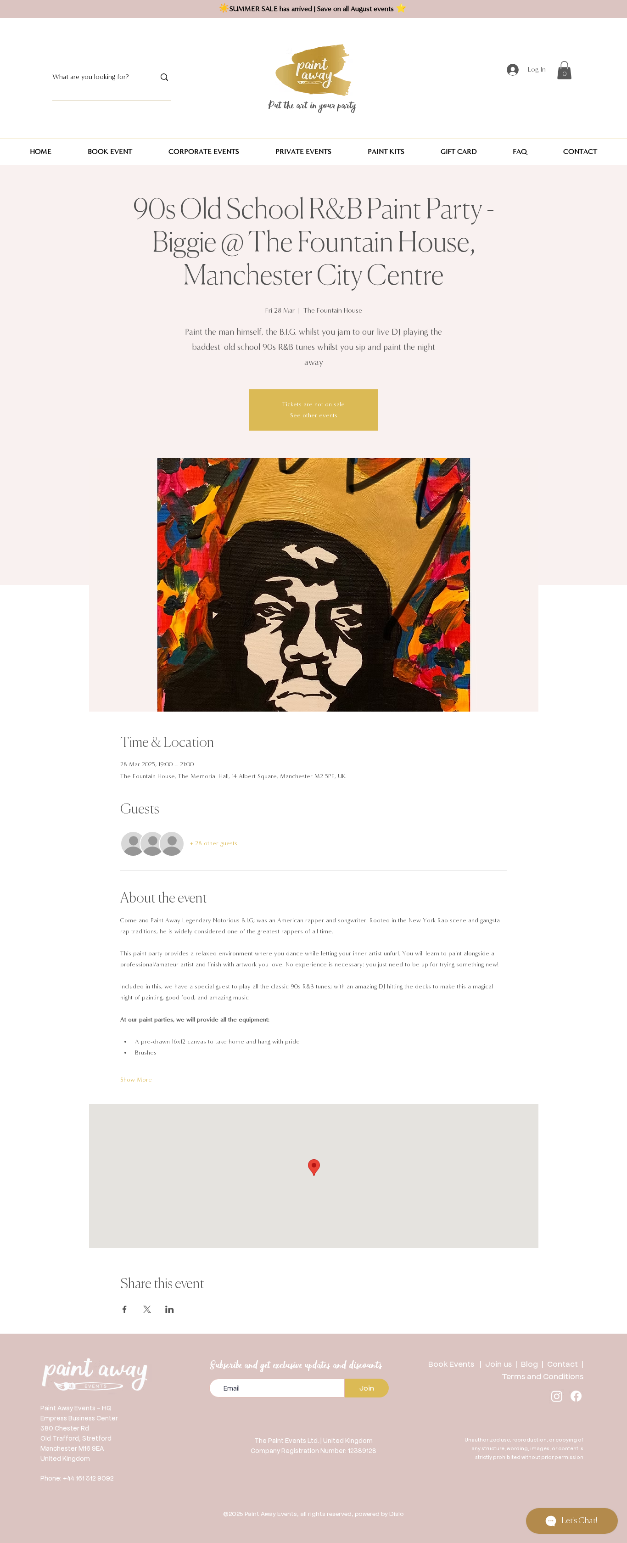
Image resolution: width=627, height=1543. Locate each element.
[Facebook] (576, 1396)
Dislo (396, 1513)
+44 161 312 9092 (88, 1478)
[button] (564, 70)
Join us (498, 1363)
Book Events (454, 1363)
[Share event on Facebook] (124, 1309)
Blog (531, 1363)
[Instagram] (556, 1396)
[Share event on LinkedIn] (169, 1309)
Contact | (565, 1363)
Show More (136, 1079)
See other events (313, 415)
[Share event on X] (147, 1309)
